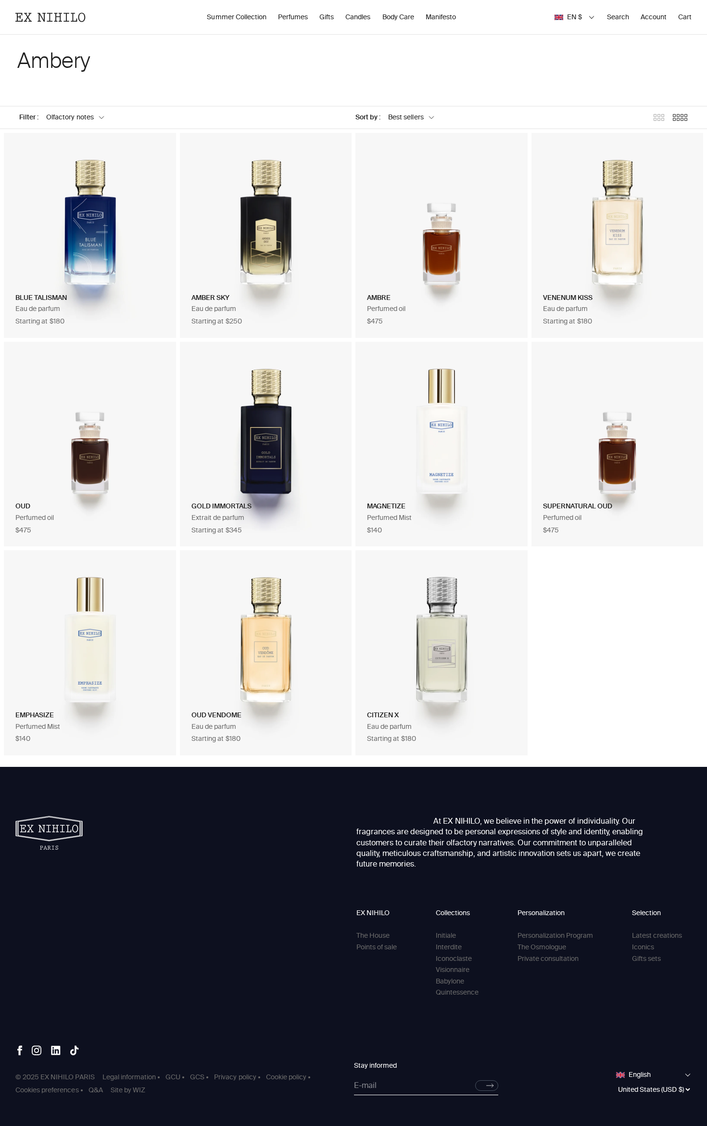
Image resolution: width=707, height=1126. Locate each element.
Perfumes (293, 17)
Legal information (129, 1077)
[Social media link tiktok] (74, 1050)
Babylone (450, 981)
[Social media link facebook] (19, 1050)
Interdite (449, 947)
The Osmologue (542, 947)
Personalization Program (555, 936)
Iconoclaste (454, 959)
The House (373, 936)
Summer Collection (236, 17)
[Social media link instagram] (36, 1050)
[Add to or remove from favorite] (158, 150)
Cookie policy (286, 1077)
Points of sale (376, 947)
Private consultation (548, 959)
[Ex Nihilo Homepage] (50, 17)
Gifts (326, 17)
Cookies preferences (47, 1090)
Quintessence (457, 992)
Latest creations (657, 936)
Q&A (95, 1090)
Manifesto (441, 17)
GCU (172, 1077)
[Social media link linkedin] (56, 1050)
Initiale (446, 936)
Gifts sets (646, 959)
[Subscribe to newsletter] (486, 1085)
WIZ (139, 1090)
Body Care (398, 17)
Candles (357, 17)
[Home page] (49, 833)
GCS (197, 1077)
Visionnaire (452, 970)
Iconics (643, 947)
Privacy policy (235, 1077)
